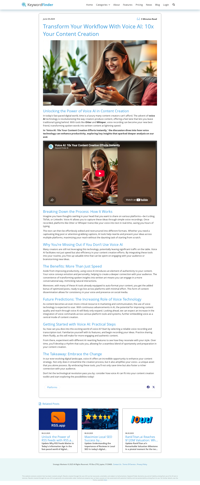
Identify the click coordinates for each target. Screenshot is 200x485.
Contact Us (117, 464)
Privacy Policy (142, 464)
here (105, 480)
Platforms (52, 387)
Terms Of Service (129, 464)
